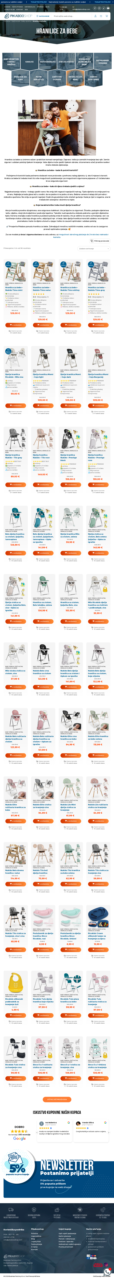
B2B (26, 9)
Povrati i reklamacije (67, 1239)
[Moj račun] (95, 16)
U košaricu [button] (16, 325)
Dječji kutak (15, 21)
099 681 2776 (9, 1237)
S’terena (40, 7)
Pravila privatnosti (66, 1247)
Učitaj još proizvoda (57, 1099)
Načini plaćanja (65, 1236)
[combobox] (93, 248)
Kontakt (19, 9)
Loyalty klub (9, 9)
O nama (7, 7)
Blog (47, 7)
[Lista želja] (101, 16)
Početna (7, 21)
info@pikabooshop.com (81, 9)
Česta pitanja (17, 7)
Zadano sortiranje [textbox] (86, 249)
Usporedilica (30, 7)
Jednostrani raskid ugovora (70, 1244)
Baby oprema (26, 21)
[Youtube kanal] (108, 8)
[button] (37, 1132)
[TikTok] (104, 8)
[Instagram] (99, 8)
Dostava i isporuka (66, 1241)
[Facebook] (95, 8)
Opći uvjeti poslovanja (67, 1233)
